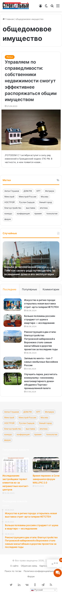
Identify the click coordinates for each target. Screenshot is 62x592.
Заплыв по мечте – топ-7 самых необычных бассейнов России (41, 362)
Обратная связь (29, 565)
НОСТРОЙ (9, 202)
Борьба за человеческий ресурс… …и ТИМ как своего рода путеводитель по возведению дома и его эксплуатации (29, 270)
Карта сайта (46, 565)
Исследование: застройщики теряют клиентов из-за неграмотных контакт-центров (15, 482)
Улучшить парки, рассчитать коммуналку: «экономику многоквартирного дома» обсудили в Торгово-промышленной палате (40, 381)
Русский (38, 590)
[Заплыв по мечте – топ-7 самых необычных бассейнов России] (12, 363)
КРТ (39, 191)
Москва (44, 196)
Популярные (29, 289)
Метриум (49, 191)
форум (7, 219)
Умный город (45, 202)
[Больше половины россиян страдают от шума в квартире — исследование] (12, 320)
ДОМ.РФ (28, 191)
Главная (9, 19)
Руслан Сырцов (27, 202)
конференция (23, 213)
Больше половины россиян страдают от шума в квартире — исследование (39, 319)
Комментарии (51, 289)
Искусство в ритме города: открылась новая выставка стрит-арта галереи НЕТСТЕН (41, 303)
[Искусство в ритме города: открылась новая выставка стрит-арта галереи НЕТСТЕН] (12, 304)
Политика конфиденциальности (41, 571)
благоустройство (12, 208)
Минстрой (9, 196)
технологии (51, 213)
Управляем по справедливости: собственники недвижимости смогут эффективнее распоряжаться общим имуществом (31, 80)
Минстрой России (27, 196)
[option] (31, 259)
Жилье (9, 57)
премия (38, 213)
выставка (30, 208)
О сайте (14, 565)
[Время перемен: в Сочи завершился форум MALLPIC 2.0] (46, 464)
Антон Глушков (11, 191)
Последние (9, 289)
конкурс (8, 213)
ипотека (44, 208)
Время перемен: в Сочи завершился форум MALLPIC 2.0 (46, 479)
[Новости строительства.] (15, 5)
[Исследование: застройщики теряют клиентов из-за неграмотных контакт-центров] (15, 464)
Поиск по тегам (13, 571)
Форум (31, 576)
